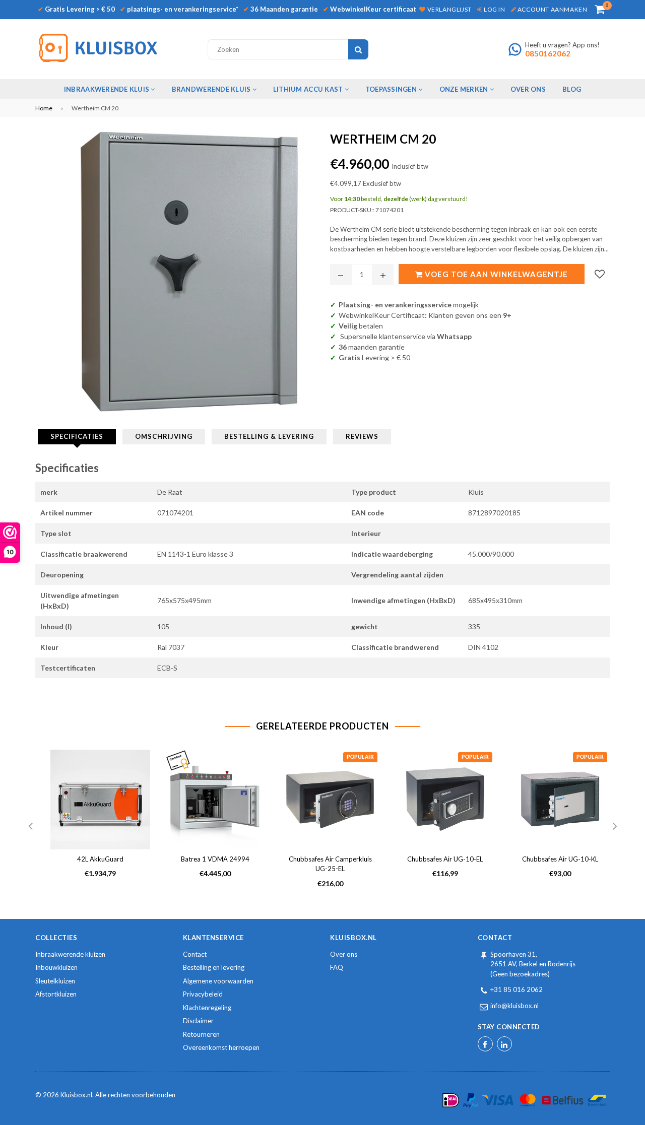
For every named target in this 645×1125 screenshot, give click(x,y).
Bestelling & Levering (269, 436)
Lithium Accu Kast (309, 89)
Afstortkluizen (56, 994)
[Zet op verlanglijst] (600, 274)
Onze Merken (464, 89)
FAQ (336, 967)
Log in (493, 9)
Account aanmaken (551, 9)
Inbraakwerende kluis (107, 89)
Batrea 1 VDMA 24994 (215, 859)
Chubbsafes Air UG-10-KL (560, 859)
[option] (92, 822)
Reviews (362, 436)
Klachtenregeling (207, 1008)
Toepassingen (391, 89)
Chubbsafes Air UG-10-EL (445, 859)
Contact (195, 954)
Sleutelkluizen (55, 981)
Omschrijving (163, 436)
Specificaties (76, 436)
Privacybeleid (203, 994)
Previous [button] (30, 826)
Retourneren (201, 1034)
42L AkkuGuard (100, 859)
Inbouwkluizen (56, 967)
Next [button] (614, 826)
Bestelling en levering (213, 967)
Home (43, 108)
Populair (360, 757)
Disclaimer (198, 1021)
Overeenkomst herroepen (221, 1047)
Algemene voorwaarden (218, 981)
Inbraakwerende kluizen (70, 954)
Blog (571, 89)
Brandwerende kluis (212, 89)
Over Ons (528, 89)
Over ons (343, 954)
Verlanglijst (448, 9)
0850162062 (547, 53)
